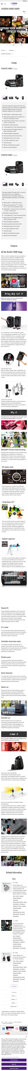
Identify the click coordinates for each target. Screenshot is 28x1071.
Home (2, 1022)
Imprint (3, 1057)
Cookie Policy (16, 1057)
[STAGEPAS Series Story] (14, 861)
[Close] (26, 1036)
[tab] (7, 45)
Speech (13, 999)
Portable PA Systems (18, 1022)
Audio (6, 1022)
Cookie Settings (14, 1060)
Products (10, 1022)
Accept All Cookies (14, 1068)
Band (13, 996)
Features (11, 50)
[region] (14, 1053)
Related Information (6, 54)
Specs (13, 1003)
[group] (5, 98)
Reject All (14, 1064)
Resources (13, 1006)
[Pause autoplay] (21, 45)
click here (7, 1053)
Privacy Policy (9, 1057)
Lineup (3, 50)
